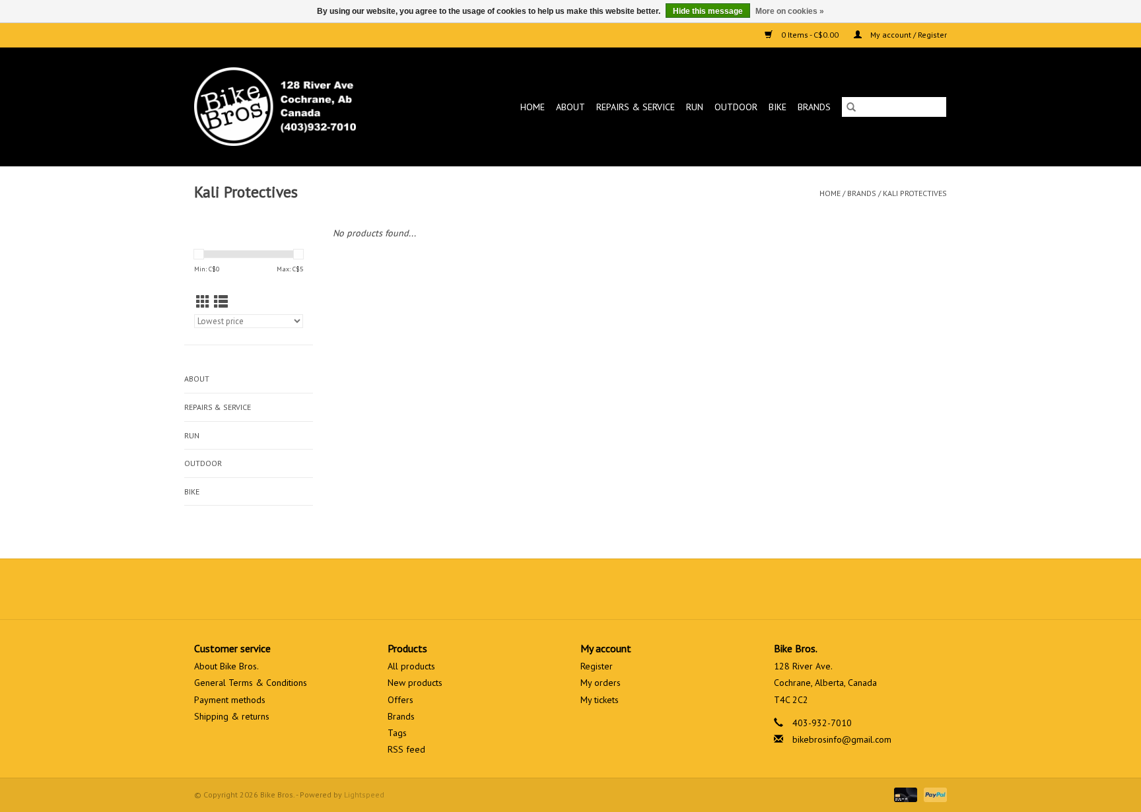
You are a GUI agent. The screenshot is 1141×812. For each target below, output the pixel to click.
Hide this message (708, 11)
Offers (400, 700)
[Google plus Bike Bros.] (570, 588)
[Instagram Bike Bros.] (618, 588)
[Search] (851, 107)
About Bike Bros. (226, 666)
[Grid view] (203, 302)
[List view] (221, 302)
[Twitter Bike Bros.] (546, 588)
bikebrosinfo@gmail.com (841, 739)
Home (532, 107)
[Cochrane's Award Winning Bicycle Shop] (296, 106)
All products (411, 666)
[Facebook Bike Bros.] (523, 588)
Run (694, 107)
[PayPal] (933, 794)
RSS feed (406, 749)
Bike (777, 107)
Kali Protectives (915, 193)
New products (415, 683)
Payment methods (229, 700)
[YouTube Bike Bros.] (594, 588)
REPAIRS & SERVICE (635, 107)
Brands (814, 107)
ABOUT (570, 107)
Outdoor (735, 107)
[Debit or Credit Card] (904, 794)
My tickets (599, 700)
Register (596, 666)
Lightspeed (364, 794)
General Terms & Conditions (250, 683)
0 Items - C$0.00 (810, 35)
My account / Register (907, 35)
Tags (397, 733)
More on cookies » (789, 11)
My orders (600, 683)
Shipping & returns (231, 716)
